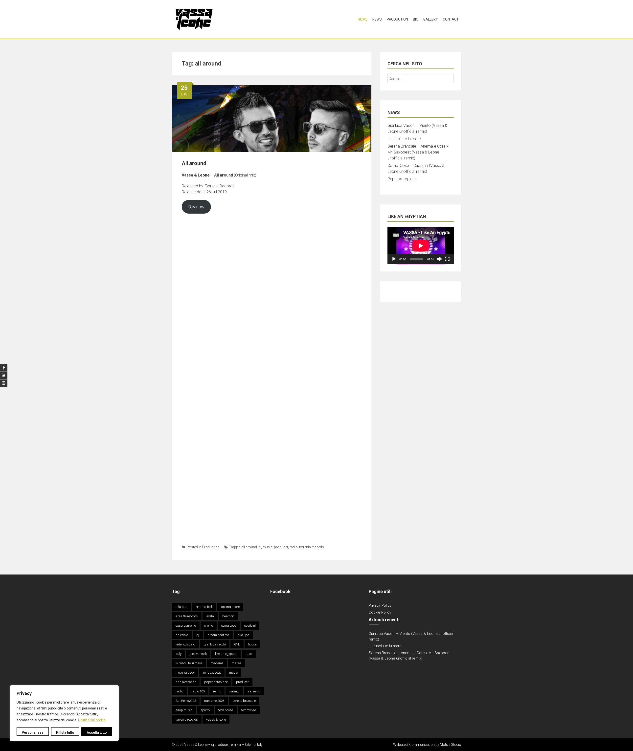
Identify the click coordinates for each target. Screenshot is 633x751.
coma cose (228, 625)
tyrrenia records (311, 547)
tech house (225, 710)
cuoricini (250, 625)
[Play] (393, 259)
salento (234, 691)
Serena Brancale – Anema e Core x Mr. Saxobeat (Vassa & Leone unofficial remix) (418, 152)
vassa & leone (216, 719)
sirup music (184, 710)
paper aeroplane (216, 682)
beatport (228, 616)
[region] (64, 713)
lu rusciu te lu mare (189, 663)
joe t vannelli (198, 654)
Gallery (430, 19)
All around (194, 163)
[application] (420, 245)
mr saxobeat (212, 672)
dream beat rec (218, 635)
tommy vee (248, 710)
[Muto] (439, 259)
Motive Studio (450, 745)
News (377, 19)
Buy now (196, 206)
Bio (415, 19)
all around (249, 547)
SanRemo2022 (186, 701)
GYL (237, 644)
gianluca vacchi (215, 644)
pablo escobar (186, 682)
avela (210, 616)
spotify (205, 710)
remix (217, 691)
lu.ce (249, 654)
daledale (182, 635)
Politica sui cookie (92, 720)
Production (397, 19)
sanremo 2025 (214, 701)
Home (362, 19)
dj (259, 547)
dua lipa (243, 635)
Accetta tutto (97, 732)
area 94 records (187, 616)
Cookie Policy (380, 612)
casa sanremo (186, 625)
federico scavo (185, 644)
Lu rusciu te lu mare (404, 138)
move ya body (185, 672)
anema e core (230, 607)
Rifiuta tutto (65, 732)
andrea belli (204, 607)
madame (216, 663)
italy (178, 654)
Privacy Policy (380, 605)
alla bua (181, 607)
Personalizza (33, 732)
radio (294, 547)
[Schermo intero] (447, 259)
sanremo (254, 691)
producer (281, 547)
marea (236, 663)
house (252, 644)
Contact (451, 19)
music (267, 547)
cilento (208, 625)
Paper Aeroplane (402, 179)
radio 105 (198, 691)
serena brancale (244, 701)
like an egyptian (226, 654)
